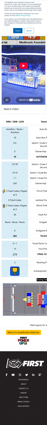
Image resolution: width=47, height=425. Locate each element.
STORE (23, 397)
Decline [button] (29, 30)
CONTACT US (23, 388)
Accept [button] (17, 30)
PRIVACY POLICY (23, 402)
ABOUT (23, 384)
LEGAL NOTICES (23, 406)
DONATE (23, 393)
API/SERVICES (24, 380)
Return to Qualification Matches (23, 332)
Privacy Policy (23, 15)
